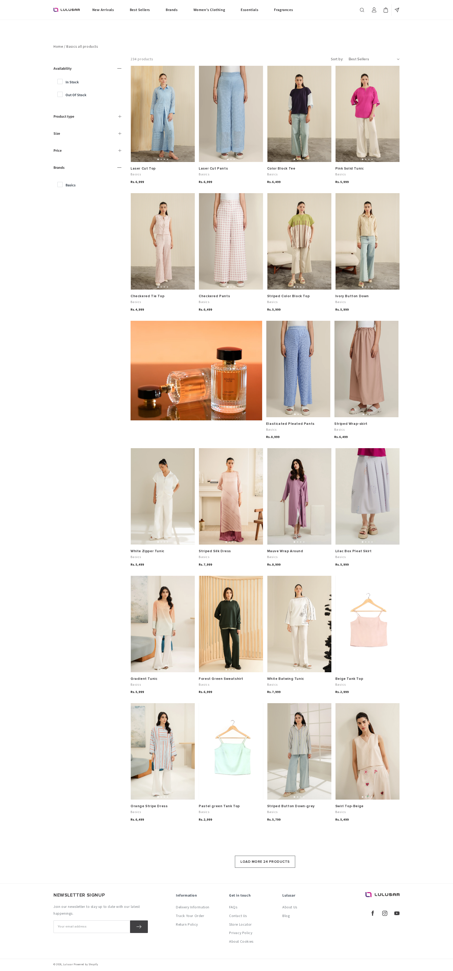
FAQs (233, 907)
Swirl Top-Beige (349, 806)
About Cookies (241, 941)
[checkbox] (90, 82)
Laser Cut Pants (213, 168)
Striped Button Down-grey (291, 806)
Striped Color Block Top (288, 296)
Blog (286, 915)
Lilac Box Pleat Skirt (353, 551)
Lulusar (68, 964)
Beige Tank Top (349, 679)
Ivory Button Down (352, 296)
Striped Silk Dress (215, 551)
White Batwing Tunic (285, 679)
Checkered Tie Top (147, 296)
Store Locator (240, 924)
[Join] (139, 926)
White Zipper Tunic (147, 551)
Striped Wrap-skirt (351, 424)
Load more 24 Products (265, 862)
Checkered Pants (214, 296)
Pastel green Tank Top (219, 806)
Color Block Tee (281, 168)
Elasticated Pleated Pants (290, 424)
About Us (289, 907)
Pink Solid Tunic (349, 168)
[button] (362, 10)
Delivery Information (192, 907)
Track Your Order (190, 915)
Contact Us (238, 915)
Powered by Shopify (86, 964)
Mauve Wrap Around (285, 551)
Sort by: (337, 59)
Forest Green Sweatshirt (221, 679)
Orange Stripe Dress (149, 806)
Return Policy (187, 924)
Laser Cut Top (143, 168)
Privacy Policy (240, 932)
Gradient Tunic (144, 679)
